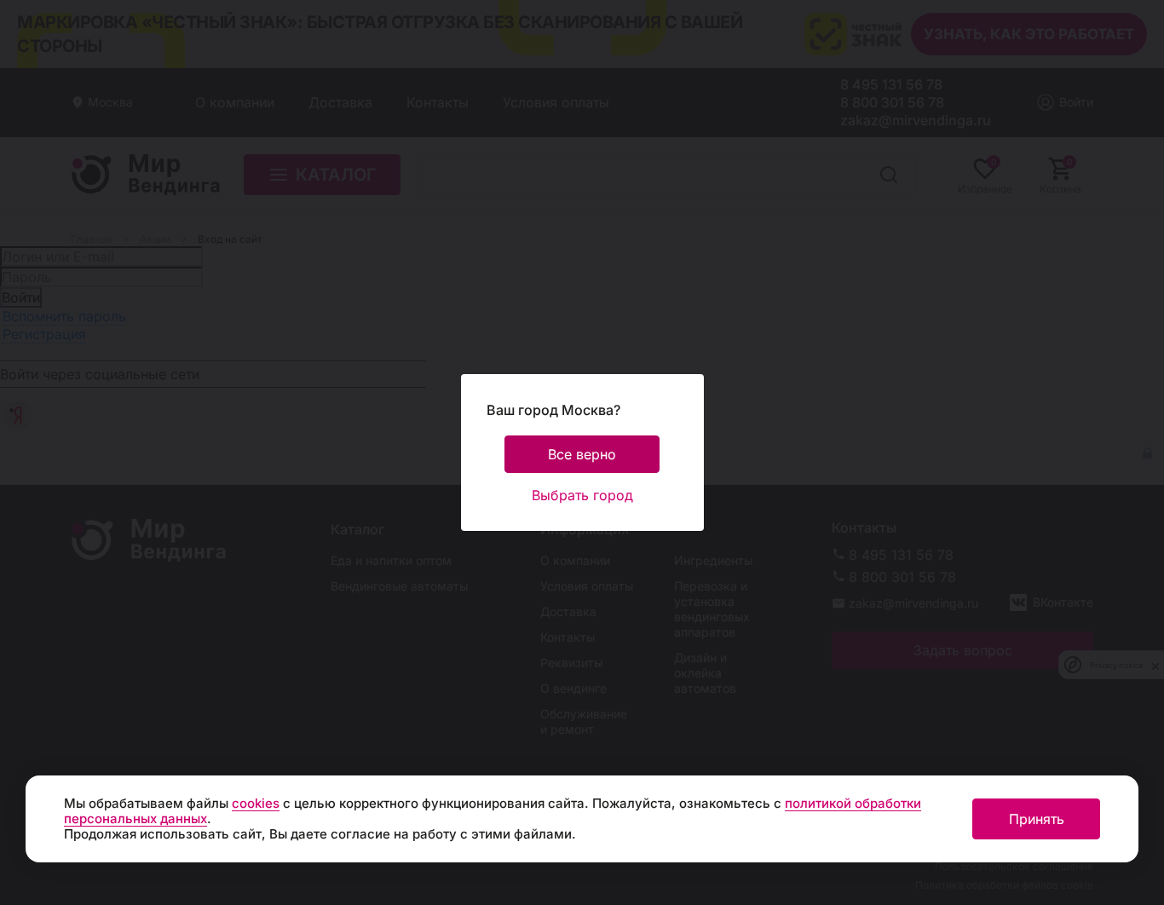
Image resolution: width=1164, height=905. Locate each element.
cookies (255, 803)
